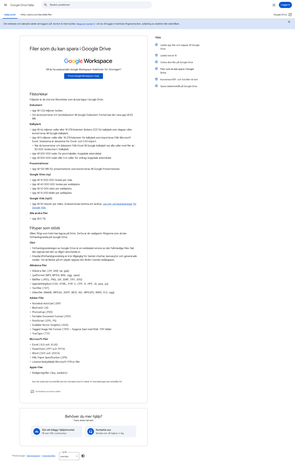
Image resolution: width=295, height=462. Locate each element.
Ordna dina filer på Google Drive (176, 62)
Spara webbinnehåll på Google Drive (178, 86)
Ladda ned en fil (168, 55)
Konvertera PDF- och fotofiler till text (179, 79)
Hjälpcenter (10, 14)
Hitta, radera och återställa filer (36, 14)
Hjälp (158, 37)
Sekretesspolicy (33, 456)
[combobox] (101, 4)
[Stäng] (289, 22)
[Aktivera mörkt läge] (83, 456)
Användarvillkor (48, 456)
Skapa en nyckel (85, 24)
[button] (5, 5)
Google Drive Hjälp (22, 5)
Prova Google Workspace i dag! (83, 76)
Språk (64, 452)
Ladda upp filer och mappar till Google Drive (179, 47)
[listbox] (69, 456)
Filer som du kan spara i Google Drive (177, 71)
